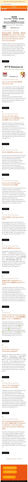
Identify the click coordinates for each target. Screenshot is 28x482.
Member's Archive (9, 471)
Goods (9, 312)
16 (18, 458)
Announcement (5, 30)
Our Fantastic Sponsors (10, 467)
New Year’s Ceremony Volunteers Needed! (10, 350)
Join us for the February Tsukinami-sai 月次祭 (11, 184)
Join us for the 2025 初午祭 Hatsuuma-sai (12, 83)
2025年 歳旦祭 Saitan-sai (11, 248)
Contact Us (9, 477)
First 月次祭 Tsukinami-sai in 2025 (13, 218)
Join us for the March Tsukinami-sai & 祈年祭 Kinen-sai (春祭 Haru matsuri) (13, 118)
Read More (5, 61)
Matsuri (17, 30)
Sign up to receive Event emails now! (14, 1)
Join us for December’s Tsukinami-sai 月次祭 (11, 386)
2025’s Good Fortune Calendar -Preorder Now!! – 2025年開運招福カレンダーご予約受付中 (14, 317)
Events (14, 30)
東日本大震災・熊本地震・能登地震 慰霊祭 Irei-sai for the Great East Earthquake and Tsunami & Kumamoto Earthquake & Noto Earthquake (13, 36)
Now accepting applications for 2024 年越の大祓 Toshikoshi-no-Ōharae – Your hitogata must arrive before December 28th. (14, 425)
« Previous (8, 458)
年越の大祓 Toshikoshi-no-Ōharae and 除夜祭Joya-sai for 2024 (13, 282)
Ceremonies (10, 30)
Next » (20, 458)
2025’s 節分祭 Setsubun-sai (12, 152)
